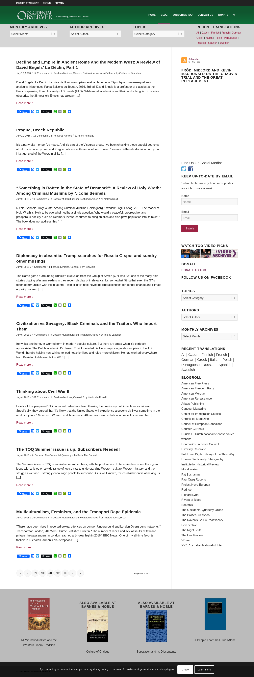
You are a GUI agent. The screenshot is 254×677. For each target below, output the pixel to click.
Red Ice (186, 489)
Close (185, 669)
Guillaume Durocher (130, 73)
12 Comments (41, 73)
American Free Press (195, 383)
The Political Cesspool (195, 515)
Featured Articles (63, 73)
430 (42, 573)
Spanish (212, 42)
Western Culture (104, 73)
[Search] (234, 15)
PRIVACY (59, 3)
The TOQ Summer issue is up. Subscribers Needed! (68, 449)
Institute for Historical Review (200, 464)
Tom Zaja (90, 267)
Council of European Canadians (201, 424)
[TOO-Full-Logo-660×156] (53, 15)
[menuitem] (28, 3)
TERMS (47, 3)
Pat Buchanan (190, 474)
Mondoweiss (189, 469)
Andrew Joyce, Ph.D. (115, 517)
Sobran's (187, 505)
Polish (218, 38)
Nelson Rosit (111, 199)
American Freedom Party (197, 388)
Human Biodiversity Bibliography (202, 459)
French (226, 32)
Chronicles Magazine (195, 418)
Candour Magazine (193, 408)
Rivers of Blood (191, 499)
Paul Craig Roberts (193, 479)
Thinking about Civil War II (42, 391)
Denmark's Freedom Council (200, 444)
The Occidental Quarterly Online (202, 509)
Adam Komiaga (86, 135)
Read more (23, 103)
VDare (185, 540)
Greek (199, 38)
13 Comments (40, 135)
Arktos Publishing (192, 403)
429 (35, 573)
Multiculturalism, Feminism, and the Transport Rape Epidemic (78, 511)
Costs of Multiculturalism (66, 199)
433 (65, 573)
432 (58, 573)
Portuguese (230, 38)
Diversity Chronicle (193, 449)
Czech (205, 32)
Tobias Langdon (112, 334)
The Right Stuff (191, 530)
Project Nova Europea (195, 484)
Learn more (204, 669)
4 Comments (39, 267)
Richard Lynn (189, 494)
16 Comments (39, 517)
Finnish (215, 32)
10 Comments (39, 199)
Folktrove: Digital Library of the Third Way (208, 454)
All (197, 32)
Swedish (224, 42)
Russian (201, 42)
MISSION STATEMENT (27, 3)
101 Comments (40, 397)
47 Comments (39, 334)
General (74, 267)
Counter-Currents (192, 428)
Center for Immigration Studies (201, 413)
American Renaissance (196, 398)
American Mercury (193, 393)
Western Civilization (84, 73)
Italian (209, 38)
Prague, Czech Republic (40, 130)
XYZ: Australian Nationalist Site (201, 545)
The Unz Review (192, 535)
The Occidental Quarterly (58, 455)
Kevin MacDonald (97, 397)
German (236, 32)
